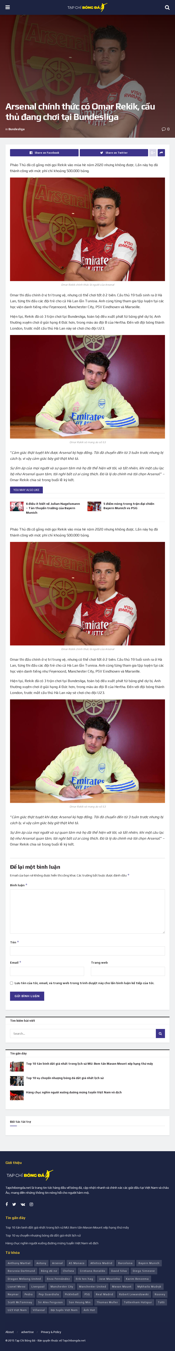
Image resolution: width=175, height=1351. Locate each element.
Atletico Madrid (101, 1263)
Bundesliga (16, 129)
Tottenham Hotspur (138, 1302)
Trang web (99, 962)
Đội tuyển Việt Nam (64, 1310)
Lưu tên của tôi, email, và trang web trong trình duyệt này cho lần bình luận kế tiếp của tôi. (84, 983)
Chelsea (68, 1271)
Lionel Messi (17, 1286)
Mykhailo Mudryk (149, 1286)
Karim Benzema (137, 1278)
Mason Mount (121, 1286)
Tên (14, 942)
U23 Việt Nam (17, 1310)
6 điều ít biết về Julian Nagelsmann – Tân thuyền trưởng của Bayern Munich (53, 508)
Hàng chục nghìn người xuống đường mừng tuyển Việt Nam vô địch (74, 1092)
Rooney (160, 1294)
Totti (161, 1302)
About (9, 1332)
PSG (87, 1294)
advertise (27, 1332)
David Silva (119, 1271)
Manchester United (92, 1286)
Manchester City (62, 1286)
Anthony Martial (19, 1263)
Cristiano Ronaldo (92, 1271)
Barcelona (125, 1263)
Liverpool (38, 1286)
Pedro (29, 1294)
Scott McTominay (20, 1302)
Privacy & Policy (51, 1332)
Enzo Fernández (58, 1278)
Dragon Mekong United (24, 1278)
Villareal (39, 1310)
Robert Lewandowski (134, 1294)
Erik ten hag (84, 1278)
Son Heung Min (80, 1302)
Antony (41, 1263)
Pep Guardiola (49, 1294)
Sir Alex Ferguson (50, 1302)
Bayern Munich (149, 1263)
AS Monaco (77, 1263)
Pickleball (72, 1294)
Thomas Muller (107, 1302)
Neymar (13, 1294)
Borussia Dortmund (21, 1271)
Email (15, 962)
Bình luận (19, 885)
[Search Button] (160, 1033)
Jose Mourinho (109, 1278)
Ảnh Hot (89, 1310)
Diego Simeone (144, 1271)
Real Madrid (104, 1294)
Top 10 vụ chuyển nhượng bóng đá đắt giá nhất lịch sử (65, 1078)
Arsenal (57, 1263)
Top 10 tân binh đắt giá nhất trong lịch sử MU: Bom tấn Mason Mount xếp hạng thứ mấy (89, 1063)
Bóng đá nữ (49, 1271)
